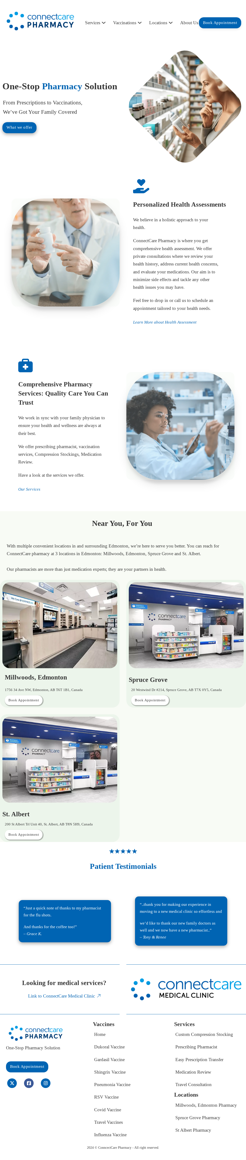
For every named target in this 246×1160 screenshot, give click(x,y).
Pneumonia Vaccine (112, 1084)
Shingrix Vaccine (110, 1072)
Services (92, 22)
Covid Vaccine (107, 1109)
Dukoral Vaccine (109, 1046)
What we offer (19, 127)
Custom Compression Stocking (204, 1034)
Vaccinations (124, 22)
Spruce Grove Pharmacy (197, 1117)
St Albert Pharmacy (193, 1130)
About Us (189, 22)
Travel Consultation (193, 1084)
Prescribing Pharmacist (196, 1046)
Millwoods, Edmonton (36, 677)
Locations (158, 22)
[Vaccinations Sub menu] (139, 22)
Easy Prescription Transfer (199, 1059)
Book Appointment (220, 22)
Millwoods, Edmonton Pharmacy (206, 1105)
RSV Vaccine (106, 1097)
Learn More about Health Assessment (165, 322)
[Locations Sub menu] (170, 22)
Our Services (29, 489)
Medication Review (193, 1072)
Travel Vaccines (108, 1122)
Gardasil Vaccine (109, 1059)
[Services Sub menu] (103, 22)
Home (99, 1034)
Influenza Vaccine (110, 1134)
